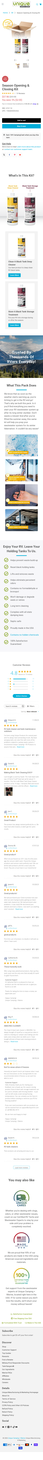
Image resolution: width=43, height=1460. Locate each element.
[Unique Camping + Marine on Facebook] (6, 1427)
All (12, 13)
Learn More (14, 275)
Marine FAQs (7, 1373)
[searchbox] (12, 706)
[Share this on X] (4, 155)
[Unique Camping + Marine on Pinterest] (11, 1427)
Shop (4, 1347)
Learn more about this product (29, 147)
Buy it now (21, 126)
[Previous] (15, 60)
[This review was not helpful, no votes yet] (36, 755)
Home (5, 13)
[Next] (27, 60)
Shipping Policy (8, 1415)
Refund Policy (7, 1409)
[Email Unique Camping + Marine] (3, 1427)
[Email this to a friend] (20, 155)
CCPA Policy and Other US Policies (15, 1405)
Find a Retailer (7, 1360)
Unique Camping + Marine (16, 1438)
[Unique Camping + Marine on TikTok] (14, 1427)
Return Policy (7, 1412)
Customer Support (9, 1350)
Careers (5, 1382)
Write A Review (21, 696)
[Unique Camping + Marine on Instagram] (8, 1427)
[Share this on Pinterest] (15, 155)
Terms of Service (8, 1399)
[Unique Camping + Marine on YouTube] (16, 1427)
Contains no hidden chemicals (24, 635)
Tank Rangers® (8, 1366)
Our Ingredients (8, 1369)
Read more (20, 747)
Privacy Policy (7, 1402)
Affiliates (5, 1376)
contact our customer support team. (18, 149)
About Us (5, 1396)
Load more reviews (21, 1168)
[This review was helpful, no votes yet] (33, 876)
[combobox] (30, 712)
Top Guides (6, 1353)
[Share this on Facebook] (9, 155)
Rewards (5, 1356)
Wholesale (6, 1379)
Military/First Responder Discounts (15, 1363)
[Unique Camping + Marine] (21, 4)
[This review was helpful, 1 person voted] (33, 755)
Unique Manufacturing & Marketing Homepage (20, 1392)
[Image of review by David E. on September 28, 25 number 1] (8, 791)
